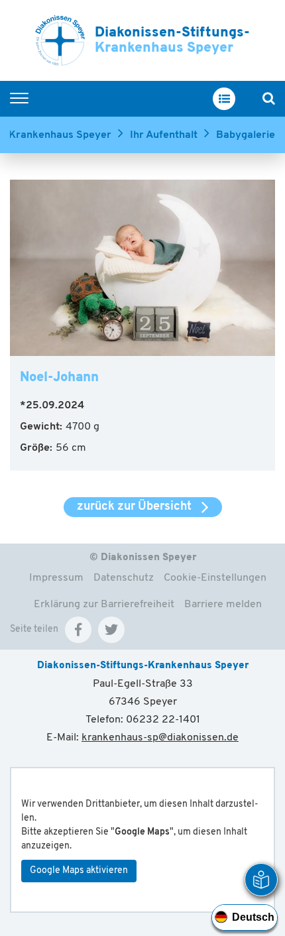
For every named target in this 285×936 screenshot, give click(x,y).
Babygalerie (245, 135)
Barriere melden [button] (223, 604)
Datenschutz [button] (123, 578)
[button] (78, 629)
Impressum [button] (56, 578)
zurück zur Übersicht (134, 507)
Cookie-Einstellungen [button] (215, 578)
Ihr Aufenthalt (164, 135)
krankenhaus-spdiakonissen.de (160, 737)
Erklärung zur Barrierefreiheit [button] (104, 604)
